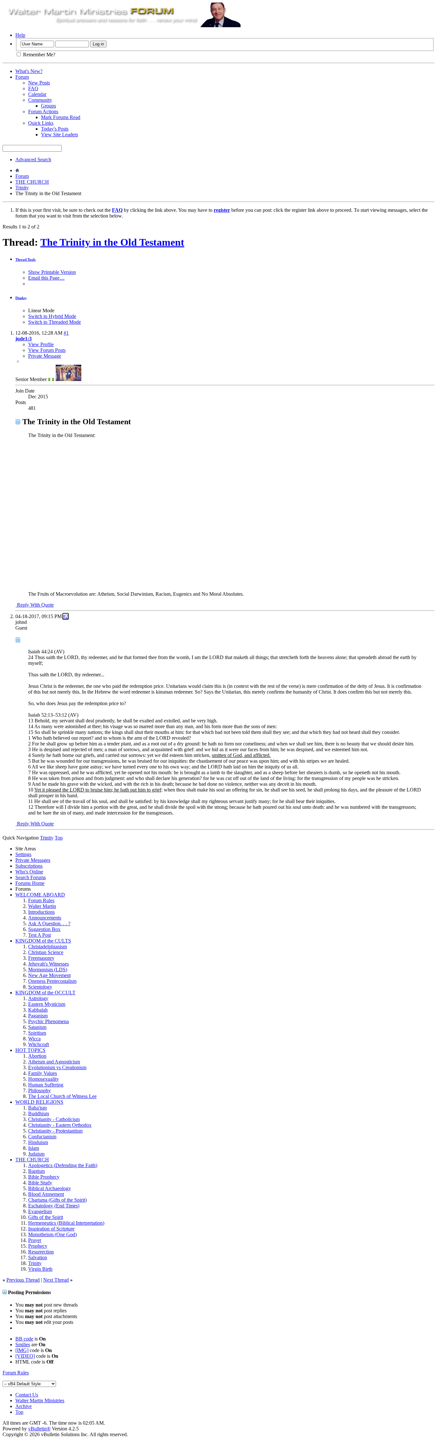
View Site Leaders (59, 134)
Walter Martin (42, 906)
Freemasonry (41, 958)
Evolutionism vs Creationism (57, 1067)
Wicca (34, 1038)
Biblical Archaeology (49, 1188)
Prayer (34, 1240)
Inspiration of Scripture (51, 1228)
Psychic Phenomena (48, 1021)
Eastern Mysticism (46, 1004)
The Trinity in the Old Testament (112, 242)
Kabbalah (38, 1010)
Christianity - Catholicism (54, 1119)
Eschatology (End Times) (53, 1205)
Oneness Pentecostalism (52, 981)
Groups (48, 105)
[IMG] (21, 1350)
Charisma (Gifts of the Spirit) (57, 1200)
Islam (33, 1148)
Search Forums (30, 877)
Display (21, 298)
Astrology (38, 998)
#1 (66, 333)
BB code (24, 1338)
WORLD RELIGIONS (39, 1102)
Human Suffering (45, 1084)
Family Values (42, 1073)
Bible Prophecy (44, 1177)
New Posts (39, 82)
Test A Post (39, 935)
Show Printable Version (52, 272)
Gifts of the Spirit (45, 1217)
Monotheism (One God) (52, 1234)
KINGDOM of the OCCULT (45, 992)
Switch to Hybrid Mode (52, 316)
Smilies (22, 1344)
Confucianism (42, 1136)
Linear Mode (41, 310)
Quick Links (40, 123)
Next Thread (56, 1280)
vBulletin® (39, 1428)
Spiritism (37, 1033)
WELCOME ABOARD (40, 894)
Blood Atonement (46, 1194)
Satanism (37, 1027)
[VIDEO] (25, 1356)
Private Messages (32, 860)
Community (40, 100)
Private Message (44, 356)
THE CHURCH (32, 182)
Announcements (44, 917)
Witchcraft (38, 1044)
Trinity (22, 187)
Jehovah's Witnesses (48, 964)
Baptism (36, 1171)
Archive (23, 1406)
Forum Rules (41, 900)
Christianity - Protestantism (55, 1131)
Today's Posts (54, 128)
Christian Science (45, 952)
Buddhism (38, 1113)
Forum (22, 77)
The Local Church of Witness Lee (62, 1096)
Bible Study (40, 1182)
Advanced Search (33, 159)
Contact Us (26, 1394)
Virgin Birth (40, 1269)
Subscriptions (29, 866)
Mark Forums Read (60, 117)
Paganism (38, 1015)
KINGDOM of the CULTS (43, 940)
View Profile (41, 344)
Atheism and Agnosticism (54, 1061)
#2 (65, 616)
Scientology (40, 987)
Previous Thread (23, 1280)
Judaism (36, 1154)
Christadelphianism (47, 946)
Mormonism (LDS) (47, 969)
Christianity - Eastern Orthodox (59, 1125)
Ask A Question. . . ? (49, 923)
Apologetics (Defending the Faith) (62, 1165)
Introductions (41, 912)
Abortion (37, 1056)
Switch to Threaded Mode (54, 322)
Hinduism (38, 1142)
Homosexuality (43, 1079)
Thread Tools (25, 259)
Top (59, 837)
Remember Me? (38, 54)
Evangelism (40, 1211)
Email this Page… (46, 278)
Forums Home (29, 883)
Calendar (37, 94)
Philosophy (39, 1090)
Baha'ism (37, 1107)
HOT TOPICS (30, 1050)
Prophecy (37, 1246)
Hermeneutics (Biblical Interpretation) (66, 1223)
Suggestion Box (44, 929)
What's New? (29, 71)
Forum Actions (43, 111)
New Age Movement (49, 975)
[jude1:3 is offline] (68, 379)
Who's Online (29, 871)
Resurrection (41, 1251)
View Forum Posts (47, 350)
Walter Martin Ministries (39, 1400)
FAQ (33, 88)
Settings (23, 854)
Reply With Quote (35, 605)
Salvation (37, 1257)
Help (20, 35)
